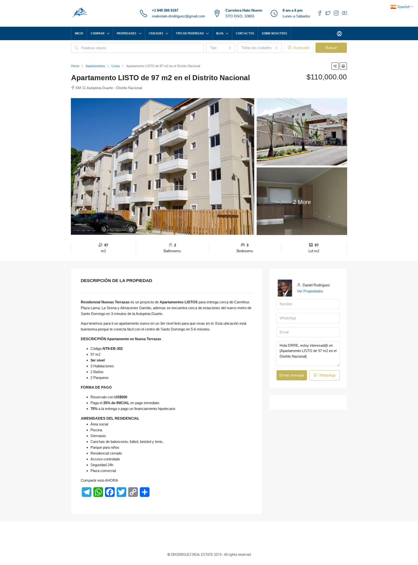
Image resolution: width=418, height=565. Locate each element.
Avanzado (300, 48)
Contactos (245, 33)
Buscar (331, 48)
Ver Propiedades (310, 291)
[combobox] (220, 48)
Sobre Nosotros (274, 33)
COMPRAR (97, 33)
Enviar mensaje (291, 375)
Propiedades (126, 33)
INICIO (79, 33)
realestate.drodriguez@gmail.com (178, 16)
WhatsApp (327, 375)
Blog (220, 33)
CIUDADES (156, 33)
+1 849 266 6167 (165, 10)
